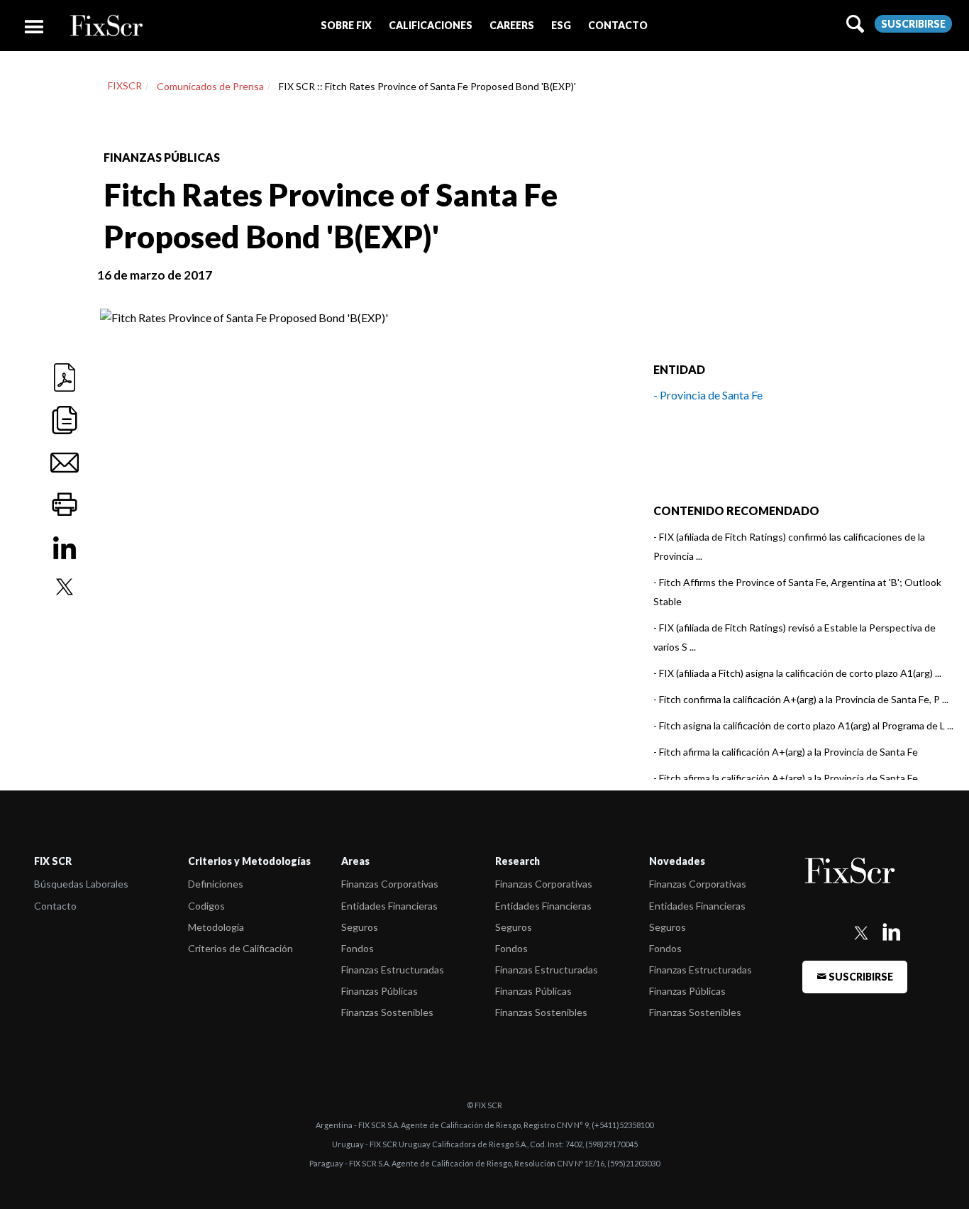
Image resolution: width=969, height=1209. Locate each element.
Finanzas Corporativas (389, 884)
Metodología (216, 927)
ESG (561, 25)
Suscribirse (913, 24)
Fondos (357, 948)
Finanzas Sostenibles (387, 1012)
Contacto (55, 906)
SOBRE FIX (346, 25)
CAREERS (511, 25)
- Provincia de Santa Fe (708, 395)
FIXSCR (125, 85)
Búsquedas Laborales (81, 884)
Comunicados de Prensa (210, 86)
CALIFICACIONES (430, 25)
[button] (346, 25)
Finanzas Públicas (379, 991)
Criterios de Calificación (240, 948)
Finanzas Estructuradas (392, 970)
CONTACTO (618, 25)
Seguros (359, 927)
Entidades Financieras (389, 906)
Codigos (206, 906)
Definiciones (215, 884)
